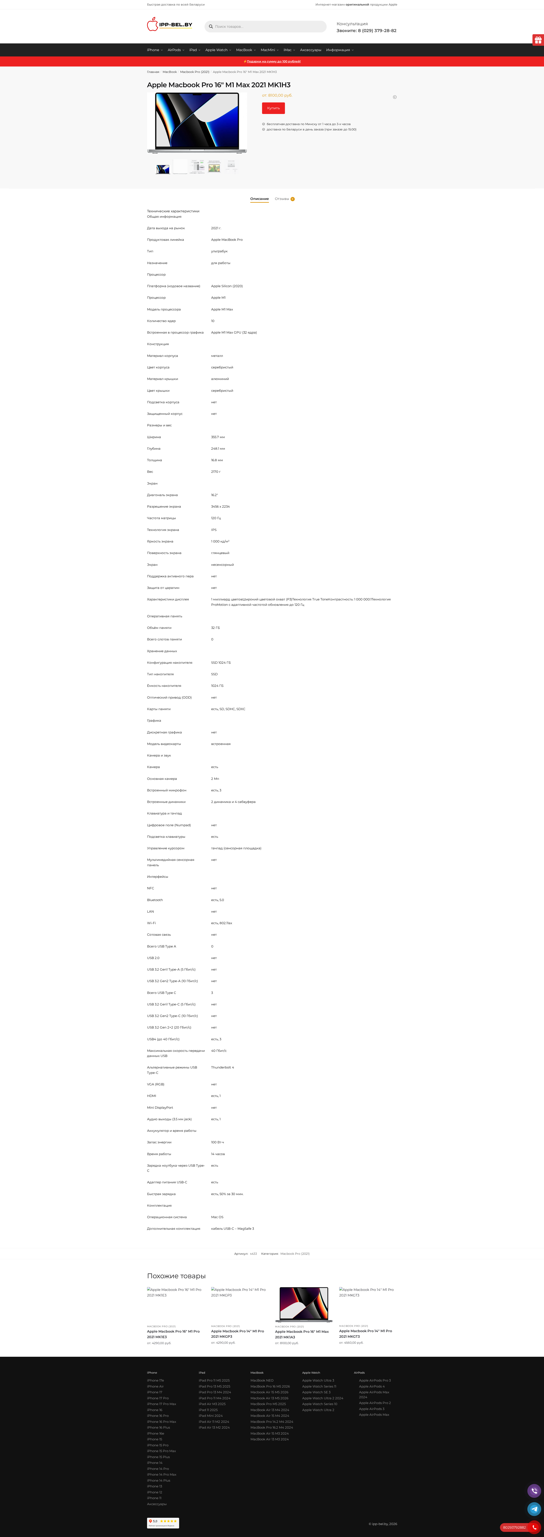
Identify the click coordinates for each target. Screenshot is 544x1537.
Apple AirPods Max (374, 1415)
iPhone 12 (154, 1492)
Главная (153, 72)
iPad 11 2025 (208, 1410)
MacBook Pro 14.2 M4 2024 (272, 1422)
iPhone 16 (154, 1410)
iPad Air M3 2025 (212, 1404)
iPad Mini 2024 (211, 1416)
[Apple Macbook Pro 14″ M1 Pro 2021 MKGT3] (368, 1304)
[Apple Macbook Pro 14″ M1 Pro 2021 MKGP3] (240, 1304)
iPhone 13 (154, 1486)
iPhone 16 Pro (158, 1416)
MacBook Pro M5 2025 (268, 1404)
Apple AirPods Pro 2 (375, 1403)
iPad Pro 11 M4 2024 (214, 1398)
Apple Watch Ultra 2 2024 (322, 1398)
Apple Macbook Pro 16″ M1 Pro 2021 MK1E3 (173, 1334)
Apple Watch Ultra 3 (318, 1380)
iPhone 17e (155, 1380)
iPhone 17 (154, 1392)
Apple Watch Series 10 (319, 1404)
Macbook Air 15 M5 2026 (269, 1392)
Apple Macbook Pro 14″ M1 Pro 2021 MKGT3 (365, 1334)
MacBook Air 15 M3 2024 (270, 1433)
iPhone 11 (154, 1498)
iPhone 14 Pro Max (161, 1474)
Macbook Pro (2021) (194, 72)
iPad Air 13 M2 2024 (214, 1427)
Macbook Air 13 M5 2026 (269, 1398)
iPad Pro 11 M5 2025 (214, 1380)
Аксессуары (157, 1504)
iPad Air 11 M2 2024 (214, 1422)
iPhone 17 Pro (158, 1398)
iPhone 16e (155, 1433)
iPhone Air (155, 1386)
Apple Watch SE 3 (316, 1392)
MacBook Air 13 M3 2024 (270, 1439)
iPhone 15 (154, 1439)
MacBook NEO (262, 1380)
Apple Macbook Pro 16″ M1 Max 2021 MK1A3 (302, 1334)
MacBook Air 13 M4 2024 (270, 1410)
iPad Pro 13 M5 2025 (214, 1386)
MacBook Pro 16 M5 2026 (270, 1386)
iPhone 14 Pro (158, 1469)
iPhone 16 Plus (158, 1427)
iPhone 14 (154, 1463)
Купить (273, 108)
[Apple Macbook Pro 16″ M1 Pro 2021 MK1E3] (176, 1304)
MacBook (170, 72)
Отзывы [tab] (282, 199)
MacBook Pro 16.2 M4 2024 (272, 1427)
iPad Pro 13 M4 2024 (215, 1392)
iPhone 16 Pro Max (161, 1422)
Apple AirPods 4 (372, 1386)
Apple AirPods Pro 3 (375, 1380)
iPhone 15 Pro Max (161, 1451)
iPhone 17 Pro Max (161, 1404)
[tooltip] (538, 40)
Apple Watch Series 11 (319, 1386)
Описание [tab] (259, 199)
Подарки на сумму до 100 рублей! (274, 61)
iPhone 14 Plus (158, 1480)
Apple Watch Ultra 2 (318, 1410)
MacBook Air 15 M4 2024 (270, 1416)
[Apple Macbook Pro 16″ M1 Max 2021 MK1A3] (304, 1304)
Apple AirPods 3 (371, 1409)
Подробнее (176, 1352)
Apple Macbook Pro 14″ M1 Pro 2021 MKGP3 (237, 1334)
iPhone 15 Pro (157, 1445)
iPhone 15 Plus (158, 1457)
